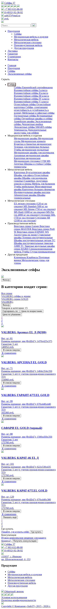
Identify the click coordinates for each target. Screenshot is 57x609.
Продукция (14, 31)
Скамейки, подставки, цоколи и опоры (31, 182)
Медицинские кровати (33, 141)
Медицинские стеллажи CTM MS (32, 161)
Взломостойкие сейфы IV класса (31, 98)
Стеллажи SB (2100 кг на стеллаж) (32, 219)
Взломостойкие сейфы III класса (31, 96)
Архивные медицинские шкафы (31, 155)
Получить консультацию (25, 541)
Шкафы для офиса (24, 175)
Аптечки (19, 164)
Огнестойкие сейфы (25, 104)
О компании (14, 56)
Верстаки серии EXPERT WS (33, 232)
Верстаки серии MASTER (32, 227)
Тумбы (26, 251)
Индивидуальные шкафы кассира (32, 192)
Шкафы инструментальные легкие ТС (34, 240)
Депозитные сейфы (24, 127)
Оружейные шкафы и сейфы (37, 118)
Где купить (36, 532)
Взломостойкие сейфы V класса (31, 101)
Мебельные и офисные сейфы (38, 113)
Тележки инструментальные (37, 237)
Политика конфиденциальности (18, 600)
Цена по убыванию (12, 314)
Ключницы (20, 257)
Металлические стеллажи (27, 42)
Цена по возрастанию (31, 311)
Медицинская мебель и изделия (31, 36)
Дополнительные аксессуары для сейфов (30, 131)
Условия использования (14, 597)
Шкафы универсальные (29, 196)
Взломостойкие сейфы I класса (30, 90)
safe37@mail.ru (12, 15)
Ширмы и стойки (34, 164)
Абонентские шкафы (25, 195)
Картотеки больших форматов (38, 189)
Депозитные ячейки (32, 124)
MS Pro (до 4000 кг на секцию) (34, 213)
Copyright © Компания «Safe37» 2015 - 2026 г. (26, 606)
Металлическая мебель (26, 39)
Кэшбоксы (33, 257)
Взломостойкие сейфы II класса (31, 93)
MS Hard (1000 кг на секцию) (30, 212)
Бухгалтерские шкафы (38, 172)
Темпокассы (21, 130)
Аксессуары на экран (26, 234)
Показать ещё (9, 517)
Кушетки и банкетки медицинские (32, 144)
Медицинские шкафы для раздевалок (34, 152)
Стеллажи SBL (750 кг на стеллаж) (35, 216)
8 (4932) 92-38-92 (13, 12)
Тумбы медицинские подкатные (31, 149)
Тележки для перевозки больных (31, 147)
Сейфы (18, 34)
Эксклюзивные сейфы (20, 74)
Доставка (13, 51)
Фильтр (6, 280)
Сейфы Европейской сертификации (33, 87)
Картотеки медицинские (27, 158)
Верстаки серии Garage (27, 226)
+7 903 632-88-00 (13, 9)
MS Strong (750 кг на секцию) (40, 209)
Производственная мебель (28, 45)
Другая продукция (24, 48)
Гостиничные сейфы (25, 115)
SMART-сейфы (43, 127)
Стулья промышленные (42, 251)
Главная (12, 65)
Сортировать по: (10, 311)
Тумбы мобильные (24, 186)
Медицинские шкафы (26, 138)
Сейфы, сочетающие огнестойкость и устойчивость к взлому (31, 110)
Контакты (13, 59)
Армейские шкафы (24, 121)
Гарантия (13, 53)
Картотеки (20, 172)
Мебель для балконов (43, 183)
